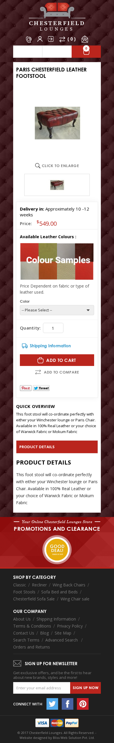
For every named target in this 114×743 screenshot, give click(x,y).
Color (25, 301)
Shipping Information (56, 619)
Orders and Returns (31, 647)
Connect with (27, 704)
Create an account (39, 39)
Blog (44, 633)
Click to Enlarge (60, 165)
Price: (26, 223)
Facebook (67, 704)
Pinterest (83, 704)
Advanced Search (62, 640)
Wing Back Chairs (69, 585)
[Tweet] (41, 388)
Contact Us (23, 633)
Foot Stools (24, 592)
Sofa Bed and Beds (59, 592)
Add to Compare (61, 372)
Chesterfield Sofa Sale (34, 599)
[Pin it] (26, 388)
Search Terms (26, 640)
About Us (22, 619)
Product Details (37, 446)
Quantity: (30, 328)
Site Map (63, 633)
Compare (62, 39)
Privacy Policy (70, 626)
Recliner (39, 585)
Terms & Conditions (32, 626)
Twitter (52, 704)
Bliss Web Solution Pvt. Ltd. (74, 737)
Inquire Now (85, 39)
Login (50, 39)
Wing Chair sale (75, 599)
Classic (19, 585)
